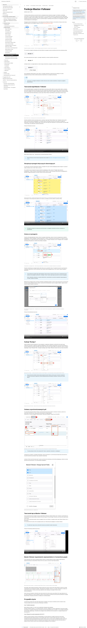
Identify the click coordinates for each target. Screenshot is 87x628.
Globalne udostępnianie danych (8, 12)
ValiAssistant (6, 70)
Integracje (5, 72)
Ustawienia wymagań (8, 50)
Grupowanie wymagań (8, 39)
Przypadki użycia (75, 34)
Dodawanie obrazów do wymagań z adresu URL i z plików (10, 46)
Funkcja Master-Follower (9, 55)
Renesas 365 (5, 10)
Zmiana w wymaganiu (77, 27)
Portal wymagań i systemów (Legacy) (35, 5)
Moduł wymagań (51, 5)
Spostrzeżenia (7, 52)
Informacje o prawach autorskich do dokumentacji (9, 85)
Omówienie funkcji (45, 5)
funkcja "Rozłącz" (75, 28)
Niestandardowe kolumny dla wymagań (11, 58)
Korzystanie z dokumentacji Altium (9, 83)
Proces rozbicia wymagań (9, 43)
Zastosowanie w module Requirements (11, 47)
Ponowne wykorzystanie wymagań (10, 53)
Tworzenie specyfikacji (8, 36)
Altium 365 (27, 5)
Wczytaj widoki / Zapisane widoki (10, 42)
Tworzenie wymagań (8, 37)
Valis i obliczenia (6, 67)
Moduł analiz (6, 60)
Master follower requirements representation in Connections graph (78, 33)
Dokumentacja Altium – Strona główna (9, 87)
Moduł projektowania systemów (9, 26)
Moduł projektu (6, 24)
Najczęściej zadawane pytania (7, 78)
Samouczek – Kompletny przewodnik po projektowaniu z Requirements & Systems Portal (10, 20)
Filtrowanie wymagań (8, 40)
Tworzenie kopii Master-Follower (78, 23)
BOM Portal (5, 13)
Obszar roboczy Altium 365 (7, 9)
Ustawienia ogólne (6, 73)
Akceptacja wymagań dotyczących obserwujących (79, 25)
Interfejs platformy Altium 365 (7, 6)
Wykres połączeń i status (9, 49)
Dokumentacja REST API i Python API (9, 75)
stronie (51, 157)
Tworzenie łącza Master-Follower (78, 31)
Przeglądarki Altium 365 (6, 77)
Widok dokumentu (8, 33)
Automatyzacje (6, 64)
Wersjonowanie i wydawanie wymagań (11, 56)
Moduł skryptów (6, 61)
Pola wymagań (7, 30)
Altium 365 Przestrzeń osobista (8, 7)
